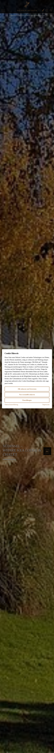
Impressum (45, 404)
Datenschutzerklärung (11, 404)
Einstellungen (27, 400)
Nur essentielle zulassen (27, 395)
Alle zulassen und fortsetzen (27, 389)
